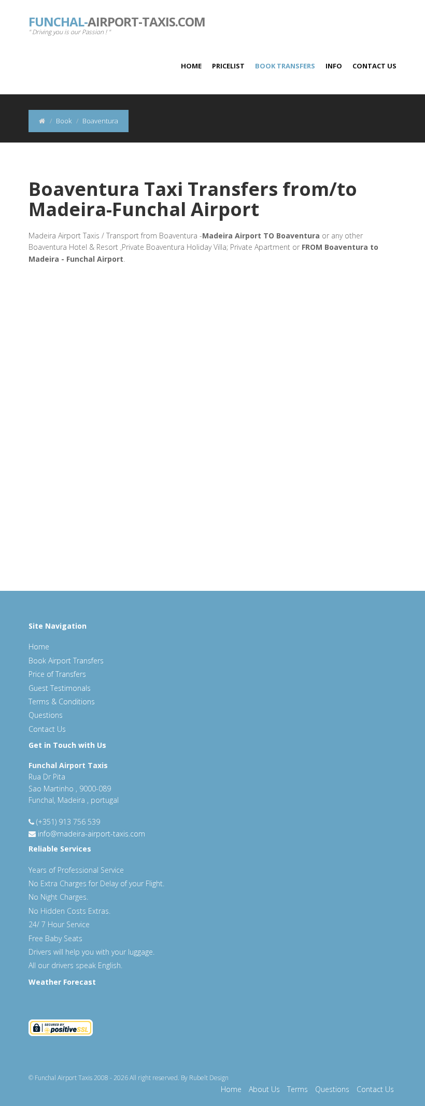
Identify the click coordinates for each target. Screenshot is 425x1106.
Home (191, 65)
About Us (264, 1089)
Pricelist (228, 65)
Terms (297, 1089)
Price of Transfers (57, 674)
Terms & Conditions (62, 701)
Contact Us (374, 65)
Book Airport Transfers (66, 660)
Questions (46, 715)
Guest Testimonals (60, 688)
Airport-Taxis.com (117, 21)
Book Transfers (285, 65)
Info (333, 65)
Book (64, 120)
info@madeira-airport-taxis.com (91, 834)
